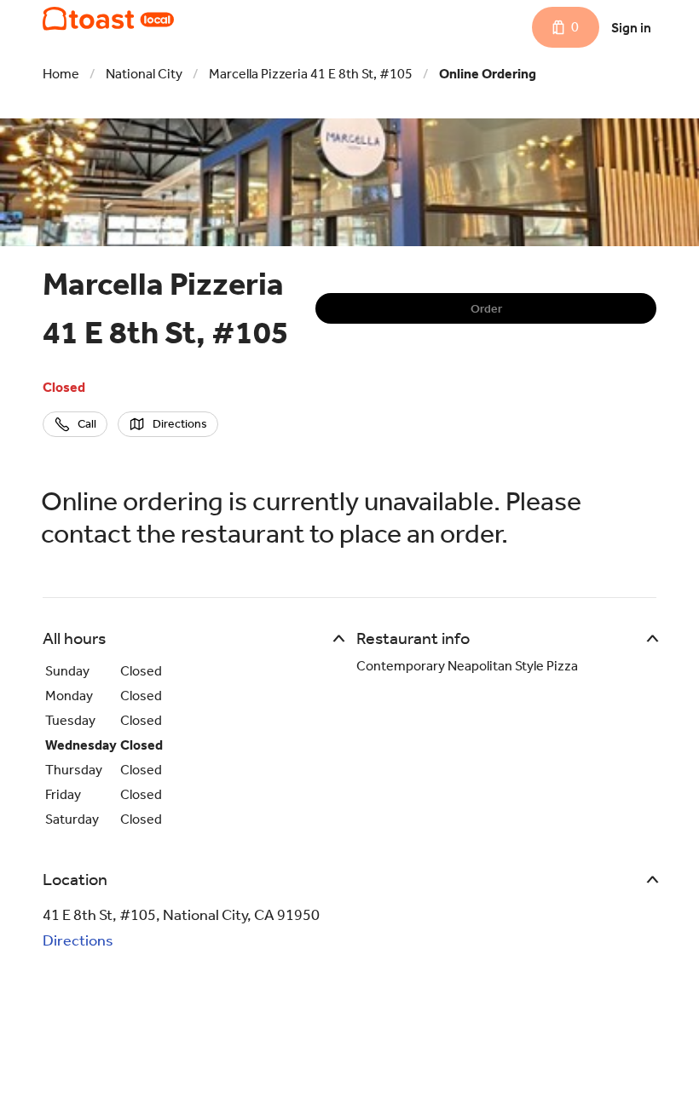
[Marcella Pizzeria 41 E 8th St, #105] (108, 19)
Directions (78, 940)
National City (144, 74)
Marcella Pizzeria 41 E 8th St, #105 (311, 74)
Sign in (631, 28)
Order (486, 309)
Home (61, 74)
